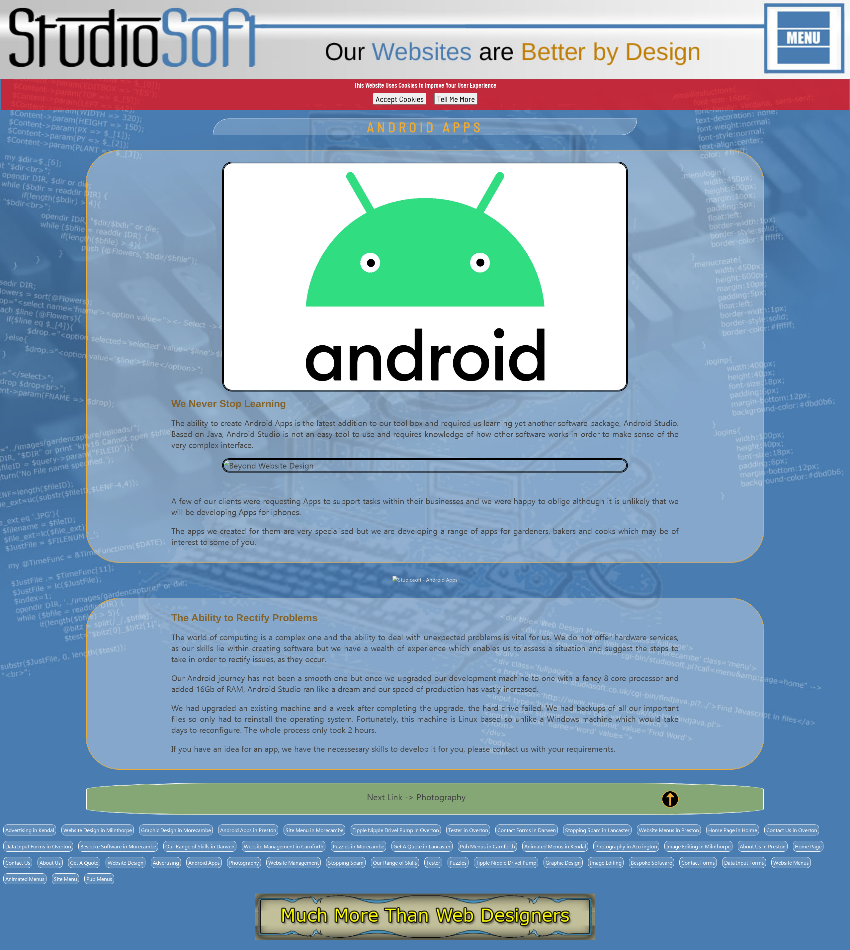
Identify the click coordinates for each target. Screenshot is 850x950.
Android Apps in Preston (248, 829)
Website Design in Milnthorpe (97, 829)
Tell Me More (456, 99)
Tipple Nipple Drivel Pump (506, 862)
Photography (244, 862)
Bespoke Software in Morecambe (118, 846)
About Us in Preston (763, 846)
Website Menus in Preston (669, 829)
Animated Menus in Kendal (555, 846)
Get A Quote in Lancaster (422, 846)
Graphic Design (563, 862)
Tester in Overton (468, 829)
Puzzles (458, 862)
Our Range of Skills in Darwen (199, 846)
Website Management (293, 862)
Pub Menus (99, 878)
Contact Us (17, 862)
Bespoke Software (651, 862)
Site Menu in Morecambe (314, 829)
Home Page (808, 846)
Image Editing (606, 862)
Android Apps (204, 862)
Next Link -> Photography (416, 797)
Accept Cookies (400, 99)
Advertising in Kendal (29, 829)
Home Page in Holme (732, 829)
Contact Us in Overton (791, 829)
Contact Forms (698, 862)
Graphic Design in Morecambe (176, 829)
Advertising (166, 862)
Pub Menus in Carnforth (487, 846)
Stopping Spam (346, 862)
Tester (433, 862)
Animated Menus (24, 878)
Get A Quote (84, 862)
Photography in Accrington (626, 846)
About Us (50, 862)
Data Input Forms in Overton (38, 846)
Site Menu (65, 878)
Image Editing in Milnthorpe (698, 846)
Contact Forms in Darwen (526, 829)
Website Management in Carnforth (283, 846)
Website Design (125, 862)
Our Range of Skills (395, 862)
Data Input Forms (744, 862)
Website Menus (791, 862)
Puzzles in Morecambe (358, 846)
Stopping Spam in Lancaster (597, 829)
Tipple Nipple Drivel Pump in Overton (396, 829)
